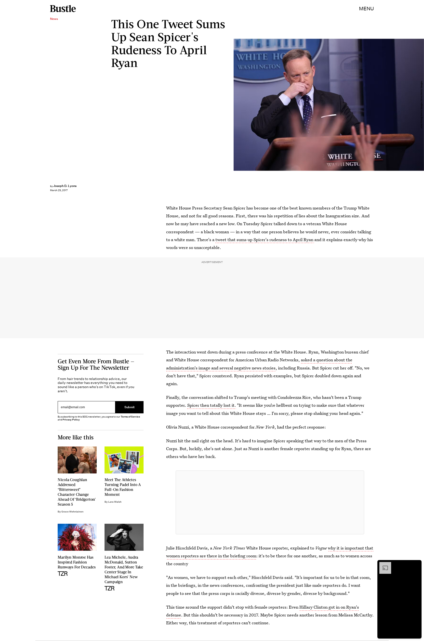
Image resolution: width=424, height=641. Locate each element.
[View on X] (270, 502)
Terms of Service (130, 416)
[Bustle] (63, 8)
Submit (129, 407)
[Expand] (383, 564)
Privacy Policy (71, 419)
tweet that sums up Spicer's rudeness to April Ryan (264, 239)
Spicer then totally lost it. (211, 405)
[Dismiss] (416, 564)
